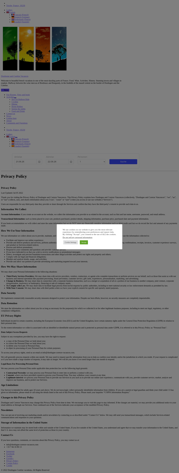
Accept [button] (83, 242)
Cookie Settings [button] (70, 242)
